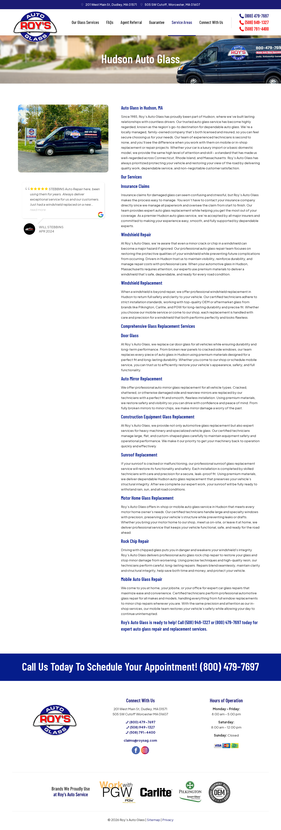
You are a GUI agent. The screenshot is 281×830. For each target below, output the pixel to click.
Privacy (168, 820)
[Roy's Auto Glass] (35, 27)
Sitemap (153, 820)
